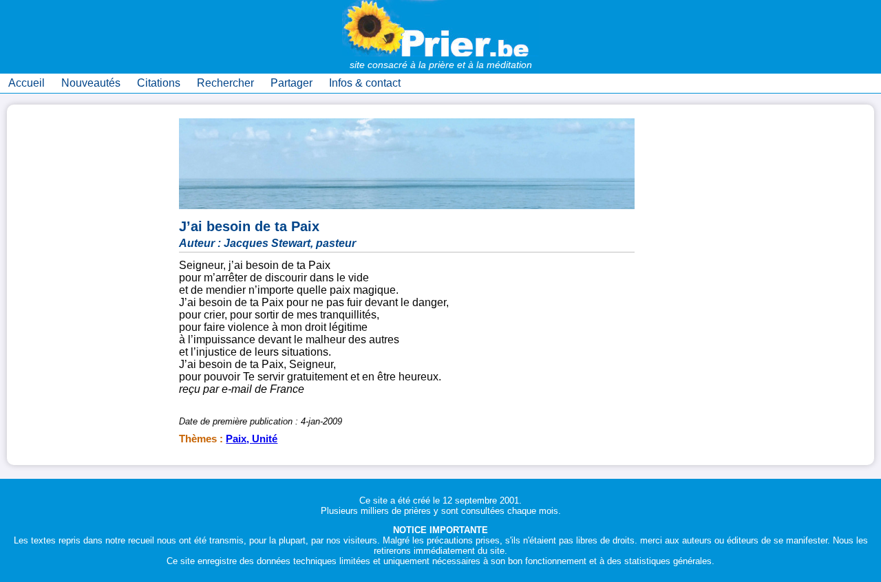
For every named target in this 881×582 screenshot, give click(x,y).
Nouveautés (90, 83)
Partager (291, 83)
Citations (158, 83)
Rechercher (225, 83)
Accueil (26, 83)
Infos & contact (365, 83)
